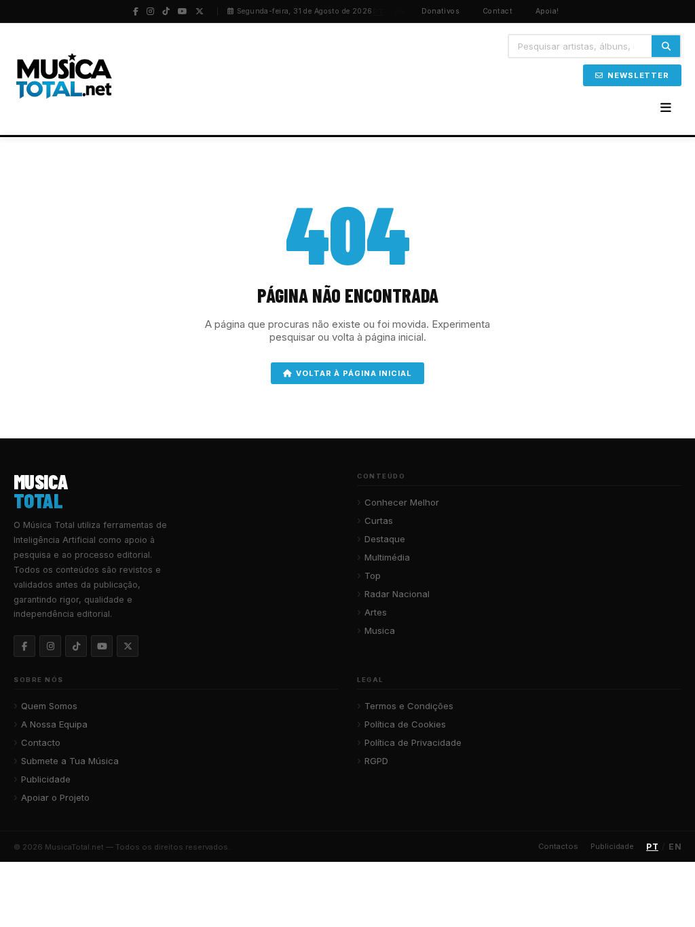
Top (372, 575)
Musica (379, 630)
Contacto (40, 742)
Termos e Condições (408, 705)
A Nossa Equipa (54, 724)
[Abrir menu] (665, 108)
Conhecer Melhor (401, 502)
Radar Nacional (397, 593)
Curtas (378, 520)
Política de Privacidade (413, 742)
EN (400, 11)
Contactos (558, 846)
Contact (497, 11)
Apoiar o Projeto (55, 797)
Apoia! (547, 11)
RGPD (376, 760)
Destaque (384, 538)
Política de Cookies (405, 724)
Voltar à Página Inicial (353, 373)
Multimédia (387, 557)
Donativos (440, 11)
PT (379, 11)
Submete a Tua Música (70, 760)
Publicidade (46, 779)
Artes (375, 612)
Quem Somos (49, 705)
